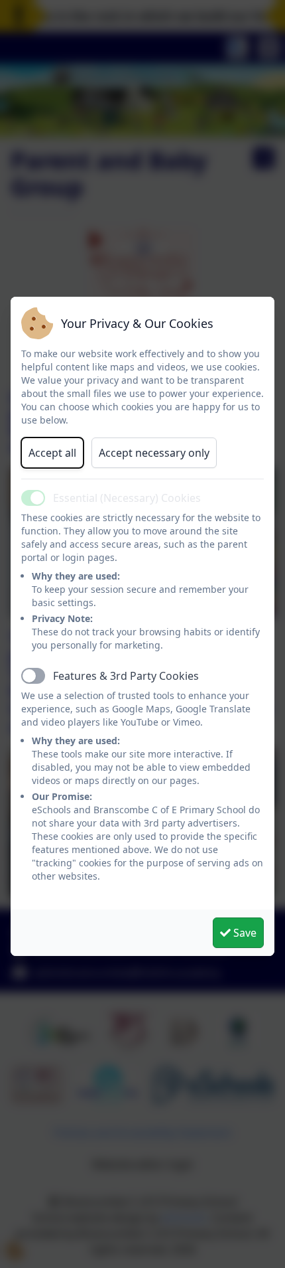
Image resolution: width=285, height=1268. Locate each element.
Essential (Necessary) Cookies (127, 498)
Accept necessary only (154, 452)
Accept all (52, 452)
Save (243, 932)
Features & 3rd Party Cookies (126, 676)
